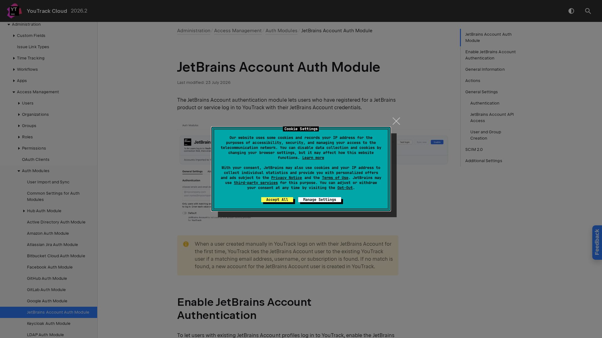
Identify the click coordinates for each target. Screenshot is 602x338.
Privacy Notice (286, 177)
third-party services (256, 182)
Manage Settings (319, 199)
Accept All (277, 199)
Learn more (313, 157)
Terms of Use (335, 177)
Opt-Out (345, 187)
